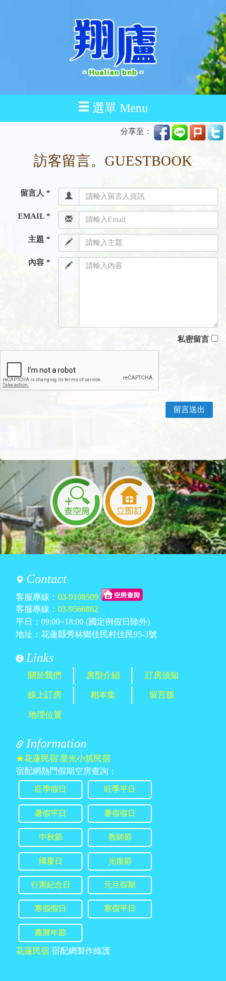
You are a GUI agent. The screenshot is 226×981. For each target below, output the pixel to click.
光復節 (120, 861)
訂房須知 (162, 675)
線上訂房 (44, 694)
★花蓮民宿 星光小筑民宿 (63, 758)
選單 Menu (120, 108)
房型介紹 (103, 675)
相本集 (103, 694)
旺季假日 (50, 789)
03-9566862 (78, 609)
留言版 (161, 694)
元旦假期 (120, 885)
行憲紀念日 (50, 885)
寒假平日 (120, 908)
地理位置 (45, 714)
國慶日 (51, 861)
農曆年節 (50, 932)
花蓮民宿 (32, 950)
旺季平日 (120, 789)
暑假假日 (120, 813)
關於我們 (44, 675)
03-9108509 (78, 596)
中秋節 (51, 837)
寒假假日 (50, 908)
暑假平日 (50, 813)
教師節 (120, 837)
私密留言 (193, 339)
